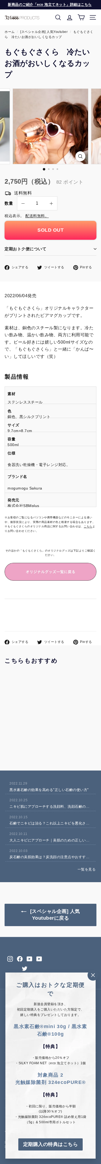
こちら (88, 526)
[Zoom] (80, 156)
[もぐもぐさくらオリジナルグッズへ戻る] (50, 572)
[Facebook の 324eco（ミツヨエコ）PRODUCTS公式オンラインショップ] (20, 959)
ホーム (10, 32)
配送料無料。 (37, 216)
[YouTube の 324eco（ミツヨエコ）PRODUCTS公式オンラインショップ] (29, 959)
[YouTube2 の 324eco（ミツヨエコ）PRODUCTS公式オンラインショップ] (39, 959)
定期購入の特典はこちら (50, 1144)
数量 (9, 203)
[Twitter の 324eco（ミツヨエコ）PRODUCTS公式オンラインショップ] (24, 968)
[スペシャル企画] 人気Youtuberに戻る (54, 915)
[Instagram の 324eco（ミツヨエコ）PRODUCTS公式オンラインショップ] (10, 959)
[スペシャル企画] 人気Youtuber (44, 32)
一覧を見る (87, 869)
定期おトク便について (25, 249)
